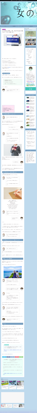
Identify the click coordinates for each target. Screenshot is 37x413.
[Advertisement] (12, 52)
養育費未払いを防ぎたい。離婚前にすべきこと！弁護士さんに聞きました (30, 142)
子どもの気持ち (4, 29)
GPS (22, 26)
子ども (27, 156)
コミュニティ (28, 153)
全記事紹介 (14, 26)
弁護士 (32, 156)
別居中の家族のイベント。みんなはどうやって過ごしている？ (30, 146)
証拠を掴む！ (31, 26)
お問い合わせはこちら (31, 81)
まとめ (4, 111)
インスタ (30, 152)
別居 (32, 155)
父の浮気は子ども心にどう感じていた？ (8, 109)
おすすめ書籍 (31, 52)
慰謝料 (30, 59)
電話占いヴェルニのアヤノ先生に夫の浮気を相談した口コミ (30, 139)
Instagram (9, 67)
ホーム (5, 26)
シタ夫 (33, 153)
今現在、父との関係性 (6, 110)
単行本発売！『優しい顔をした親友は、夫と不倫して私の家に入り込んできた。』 (30, 132)
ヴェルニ (30, 154)
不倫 (32, 154)
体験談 (27, 155)
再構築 (31, 55)
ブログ (27, 154)
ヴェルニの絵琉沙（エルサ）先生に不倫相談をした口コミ (30, 136)
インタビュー (33, 152)
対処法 (30, 156)
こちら (33, 82)
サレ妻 (31, 153)
